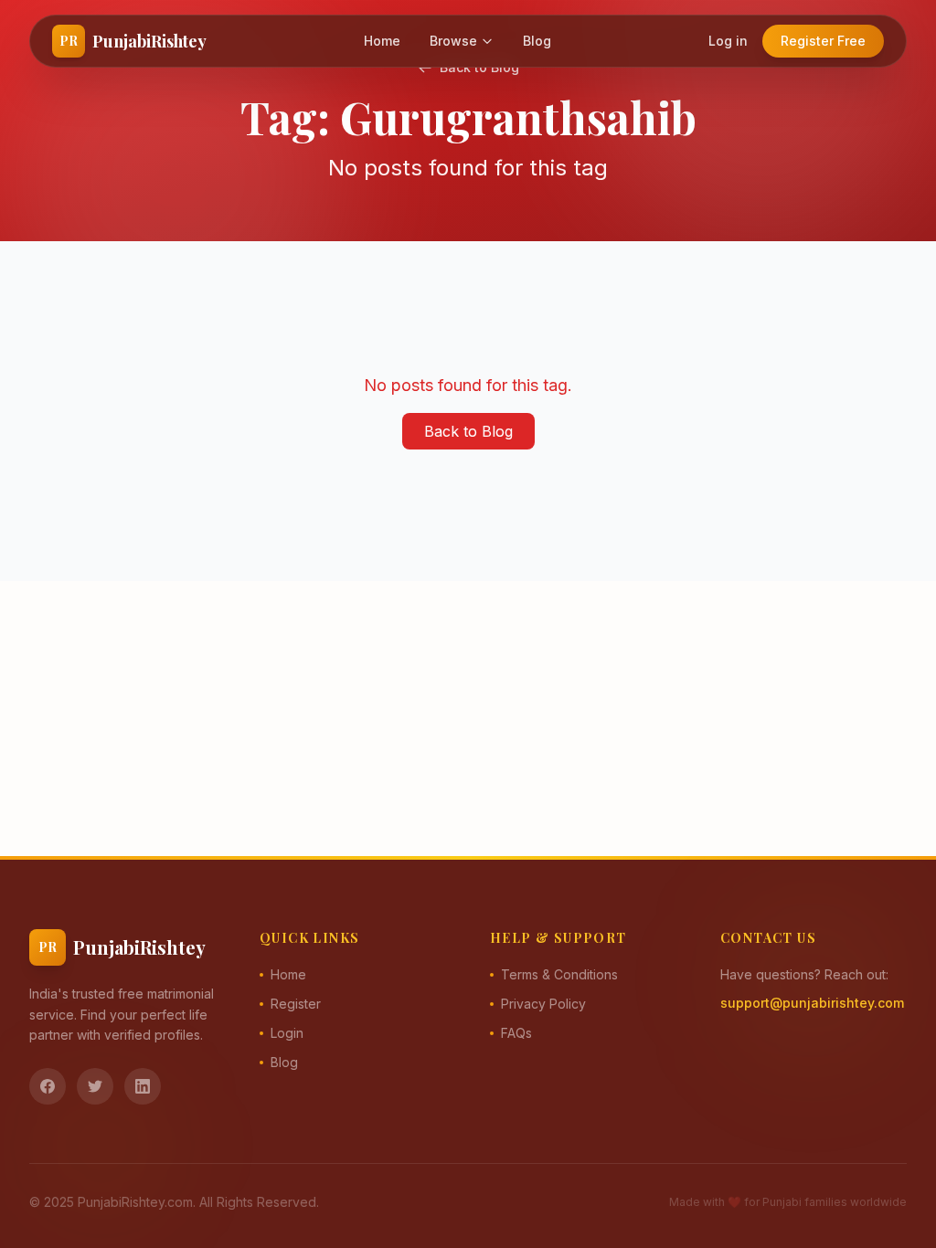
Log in (728, 40)
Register (296, 1003)
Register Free (823, 40)
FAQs (516, 1033)
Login (287, 1033)
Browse (453, 40)
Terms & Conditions (559, 974)
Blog (537, 40)
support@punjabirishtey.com (812, 1002)
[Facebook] (47, 1086)
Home (382, 40)
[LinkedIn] (142, 1086)
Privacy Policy (543, 1003)
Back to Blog (468, 431)
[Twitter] (95, 1086)
